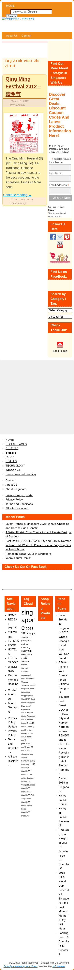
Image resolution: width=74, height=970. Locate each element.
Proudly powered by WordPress (20, 966)
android (24, 644)
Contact (26, 35)
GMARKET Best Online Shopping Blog (28, 702)
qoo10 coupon (27, 720)
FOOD (10, 456)
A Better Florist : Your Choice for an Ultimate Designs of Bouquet (64, 679)
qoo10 (24, 658)
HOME (10, 5)
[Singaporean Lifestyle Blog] (37, 24)
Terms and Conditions (19, 503)
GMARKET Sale (28, 795)
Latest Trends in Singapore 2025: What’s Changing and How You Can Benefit (64, 637)
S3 (32, 747)
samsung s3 (26, 675)
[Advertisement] (37, 397)
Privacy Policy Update (19, 495)
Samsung (25, 661)
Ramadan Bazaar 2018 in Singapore (28, 553)
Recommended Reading (21, 474)
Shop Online (26, 799)
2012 (24, 633)
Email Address (59, 185)
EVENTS (11, 452)
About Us (12, 35)
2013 (30, 629)
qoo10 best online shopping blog (28, 692)
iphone (28, 654)
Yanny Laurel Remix (18, 557)
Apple (32, 633)
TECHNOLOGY (15, 465)
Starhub (25, 671)
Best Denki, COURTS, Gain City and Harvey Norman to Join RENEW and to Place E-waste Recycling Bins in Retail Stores (38, 545)
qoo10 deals (26, 737)
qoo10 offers (26, 751)
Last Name (56, 173)
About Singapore (16, 489)
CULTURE (12, 448)
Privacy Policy (14, 499)
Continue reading (17, 195)
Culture (15, 199)
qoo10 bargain (27, 713)
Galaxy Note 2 (27, 733)
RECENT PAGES (16, 444)
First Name (56, 162)
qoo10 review (26, 730)
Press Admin (17, 104)
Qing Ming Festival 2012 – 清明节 (23, 86)
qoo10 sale (25, 747)
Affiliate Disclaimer (17, 508)
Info (23, 199)
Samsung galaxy (28, 761)
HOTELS (11, 461)
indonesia (30, 678)
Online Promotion (28, 716)
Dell (23, 654)
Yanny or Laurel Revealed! (64, 817)
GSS (23, 678)
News (29, 199)
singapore (27, 620)
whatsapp (25, 764)
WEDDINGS (13, 469)
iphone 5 (24, 723)
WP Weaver (58, 966)
